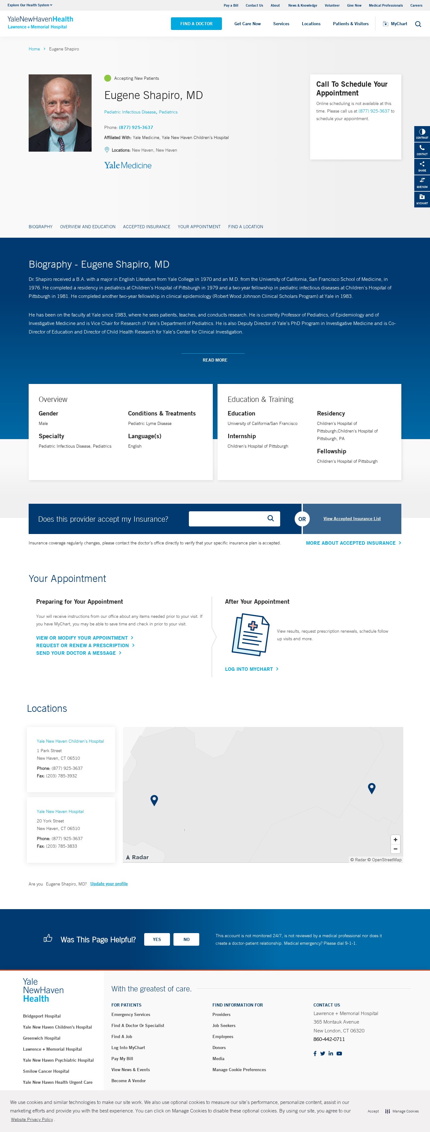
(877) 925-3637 (136, 127)
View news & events (130, 1069)
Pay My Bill (122, 1058)
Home (34, 49)
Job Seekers (223, 1025)
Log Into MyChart (249, 668)
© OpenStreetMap (384, 859)
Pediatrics (168, 112)
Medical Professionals (386, 5)
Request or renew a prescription (82, 645)
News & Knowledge (302, 5)
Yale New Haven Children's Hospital (70, 741)
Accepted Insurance (146, 226)
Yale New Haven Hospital (60, 811)
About (276, 5)
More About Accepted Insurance (351, 542)
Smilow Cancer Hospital (46, 1071)
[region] (263, 794)
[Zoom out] (395, 848)
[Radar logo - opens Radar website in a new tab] (137, 857)
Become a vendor (128, 1080)
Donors (219, 1047)
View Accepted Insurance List (352, 518)
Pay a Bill (231, 5)
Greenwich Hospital (41, 1038)
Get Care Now (248, 23)
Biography (41, 226)
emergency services (130, 1014)
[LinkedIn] (331, 1053)
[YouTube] (339, 1053)
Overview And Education (88, 226)
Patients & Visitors (351, 23)
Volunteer (332, 5)
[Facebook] (315, 1053)
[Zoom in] (395, 839)
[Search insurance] (273, 518)
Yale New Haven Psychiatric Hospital (58, 1060)
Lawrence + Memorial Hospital (52, 1049)
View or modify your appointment (82, 637)
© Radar (358, 859)
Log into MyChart (128, 1047)
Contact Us (254, 5)
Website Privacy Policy (32, 1119)
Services (281, 23)
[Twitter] (322, 1053)
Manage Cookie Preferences (239, 1069)
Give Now (354, 5)
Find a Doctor (196, 23)
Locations (311, 23)
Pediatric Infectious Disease (130, 112)
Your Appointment (199, 226)
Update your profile (109, 883)
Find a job (121, 1036)
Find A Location (245, 226)
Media (218, 1058)
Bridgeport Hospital (42, 1016)
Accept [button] (373, 1111)
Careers (416, 5)
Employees (222, 1036)
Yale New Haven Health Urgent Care (58, 1082)
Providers (221, 1014)
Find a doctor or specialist (137, 1025)
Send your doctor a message (76, 652)
